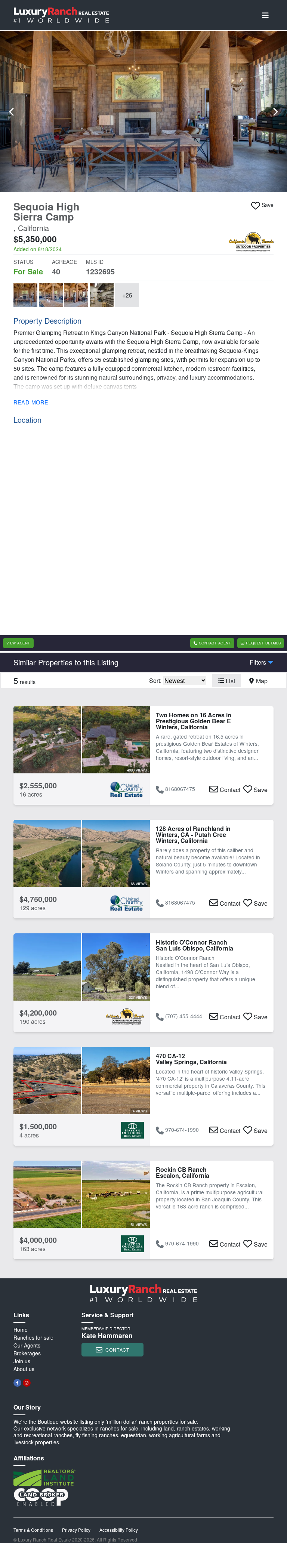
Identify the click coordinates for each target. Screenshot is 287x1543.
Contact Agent (215, 643)
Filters (258, 662)
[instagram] (27, 1383)
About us (23, 1369)
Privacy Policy (76, 1530)
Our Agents (26, 1345)
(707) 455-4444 (183, 1016)
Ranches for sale (33, 1337)
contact (117, 1349)
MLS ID (95, 261)
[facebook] (17, 1383)
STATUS (23, 261)
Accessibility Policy (118, 1530)
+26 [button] (127, 295)
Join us (21, 1361)
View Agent (18, 643)
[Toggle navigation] (265, 15)
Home (20, 1329)
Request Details (263, 643)
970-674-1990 (182, 1129)
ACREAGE (64, 261)
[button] (143, 111)
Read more (30, 402)
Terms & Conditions (33, 1530)
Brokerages (27, 1353)
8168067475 (180, 788)
